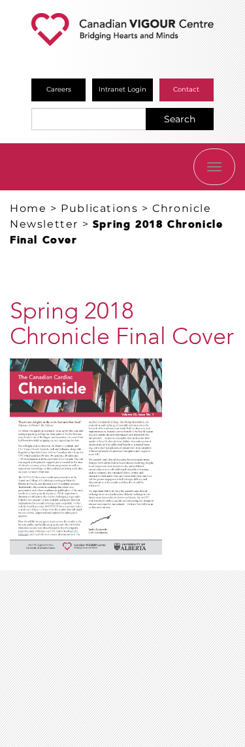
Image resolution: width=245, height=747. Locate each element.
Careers (58, 89)
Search (179, 119)
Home (28, 208)
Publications (99, 208)
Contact (186, 89)
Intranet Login (122, 89)
